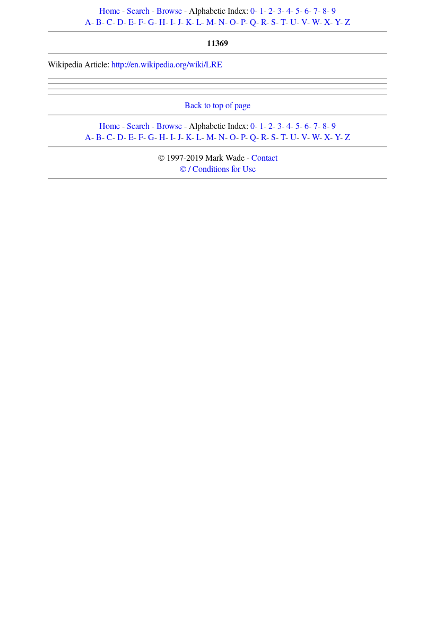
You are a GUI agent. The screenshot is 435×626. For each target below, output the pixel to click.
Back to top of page (217, 104)
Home (109, 10)
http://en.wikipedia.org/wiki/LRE (166, 63)
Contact (264, 157)
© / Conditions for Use (218, 168)
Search (138, 10)
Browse (169, 10)
